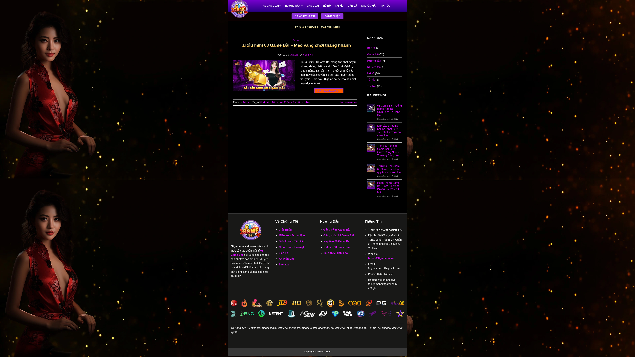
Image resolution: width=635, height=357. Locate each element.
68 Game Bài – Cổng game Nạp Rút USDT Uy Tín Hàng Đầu (389, 110)
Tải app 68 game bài (335, 253)
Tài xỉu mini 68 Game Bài (284, 102)
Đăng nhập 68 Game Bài (338, 235)
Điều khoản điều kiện (292, 241)
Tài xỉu (339, 5)
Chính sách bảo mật (291, 247)
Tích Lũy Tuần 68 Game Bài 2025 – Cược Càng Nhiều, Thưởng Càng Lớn (388, 150)
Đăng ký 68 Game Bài (336, 229)
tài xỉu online (303, 102)
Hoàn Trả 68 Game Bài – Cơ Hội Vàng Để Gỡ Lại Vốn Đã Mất (388, 187)
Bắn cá (352, 5)
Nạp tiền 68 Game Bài (336, 241)
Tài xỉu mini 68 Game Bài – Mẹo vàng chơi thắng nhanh (295, 45)
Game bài (313, 5)
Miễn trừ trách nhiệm (292, 235)
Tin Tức (385, 5)
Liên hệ (283, 253)
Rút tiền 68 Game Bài (336, 247)
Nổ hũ (327, 5)
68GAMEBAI (324, 351)
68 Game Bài (271, 5)
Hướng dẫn (292, 5)
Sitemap (284, 264)
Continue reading (329, 91)
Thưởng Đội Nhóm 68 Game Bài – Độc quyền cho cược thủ (389, 169)
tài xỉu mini (265, 102)
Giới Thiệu (285, 229)
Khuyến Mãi (368, 5)
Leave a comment (348, 102)
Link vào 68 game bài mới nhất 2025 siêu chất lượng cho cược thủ (389, 130)
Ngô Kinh (308, 55)
